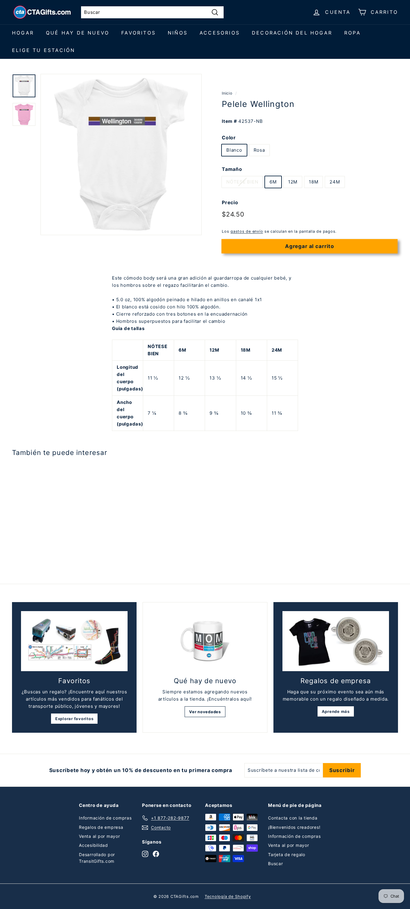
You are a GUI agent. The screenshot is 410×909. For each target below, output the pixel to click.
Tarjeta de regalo (286, 854)
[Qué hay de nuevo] (205, 641)
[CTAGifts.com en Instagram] (145, 853)
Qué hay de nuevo (77, 33)
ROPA (352, 33)
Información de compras (105, 817)
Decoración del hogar (292, 33)
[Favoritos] (74, 641)
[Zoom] (121, 154)
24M (335, 182)
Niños (178, 33)
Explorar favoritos (74, 718)
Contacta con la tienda (293, 817)
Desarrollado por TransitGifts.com (97, 858)
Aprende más (336, 711)
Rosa (259, 150)
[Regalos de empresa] (335, 641)
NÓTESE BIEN (242, 182)
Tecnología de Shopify (228, 896)
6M (273, 182)
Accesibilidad (93, 845)
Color (229, 137)
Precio (230, 202)
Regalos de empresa (101, 827)
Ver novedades (205, 711)
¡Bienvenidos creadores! (294, 827)
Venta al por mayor (99, 836)
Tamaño (232, 169)
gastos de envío (247, 231)
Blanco (234, 150)
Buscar (275, 863)
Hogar (23, 33)
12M (292, 182)
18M (313, 182)
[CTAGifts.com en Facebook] (156, 853)
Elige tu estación (43, 50)
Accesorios (220, 33)
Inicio (227, 93)
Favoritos (138, 33)
